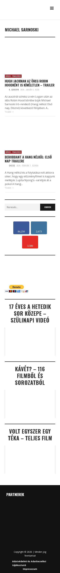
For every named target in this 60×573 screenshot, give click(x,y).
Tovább (8, 112)
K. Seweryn (14, 89)
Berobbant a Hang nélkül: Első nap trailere (28, 159)
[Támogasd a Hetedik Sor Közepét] (30, 19)
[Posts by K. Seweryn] (6, 89)
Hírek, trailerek (13, 76)
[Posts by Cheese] (6, 165)
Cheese (12, 165)
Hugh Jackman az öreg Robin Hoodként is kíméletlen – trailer (29, 83)
